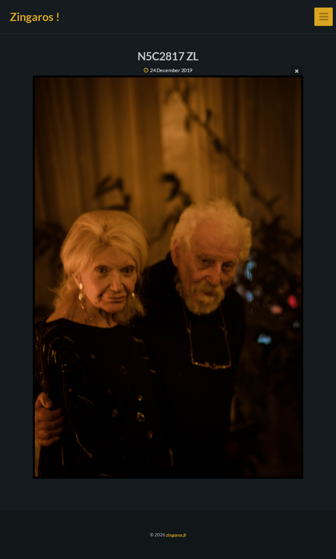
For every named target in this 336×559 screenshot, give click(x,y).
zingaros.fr (176, 534)
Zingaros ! (35, 16)
